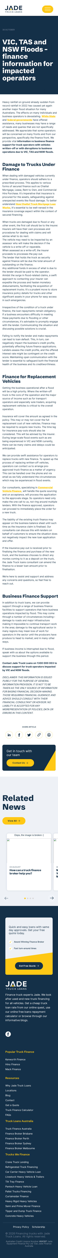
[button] (25, 898)
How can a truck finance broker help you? (25, 872)
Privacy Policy (21, 1227)
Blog (7, 1095)
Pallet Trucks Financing (18, 1191)
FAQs (8, 1114)
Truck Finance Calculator (19, 1110)
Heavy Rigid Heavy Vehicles (21, 1201)
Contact (9, 1100)
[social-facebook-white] (8, 1034)
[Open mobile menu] (47, 9)
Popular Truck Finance (19, 1051)
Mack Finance (13, 1069)
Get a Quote (12, 1105)
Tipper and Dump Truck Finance (23, 1211)
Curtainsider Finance (17, 1196)
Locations (10, 1090)
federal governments (19, 119)
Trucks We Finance (17, 1154)
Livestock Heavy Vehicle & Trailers (24, 1176)
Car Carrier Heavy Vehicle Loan (23, 1171)
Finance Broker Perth (17, 1138)
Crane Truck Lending (17, 1162)
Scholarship (38, 1227)
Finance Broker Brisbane (19, 1133)
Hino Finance (12, 1064)
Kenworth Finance (15, 1059)
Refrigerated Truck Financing (21, 1166)
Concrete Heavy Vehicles (19, 1215)
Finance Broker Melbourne (20, 1148)
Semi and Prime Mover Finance (22, 1206)
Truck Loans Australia (19, 1121)
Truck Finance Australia (18, 1128)
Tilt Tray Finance (14, 1181)
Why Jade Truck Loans (18, 1085)
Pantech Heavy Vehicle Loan (21, 1186)
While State (48, 116)
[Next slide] (52, 898)
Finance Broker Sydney (18, 1143)
